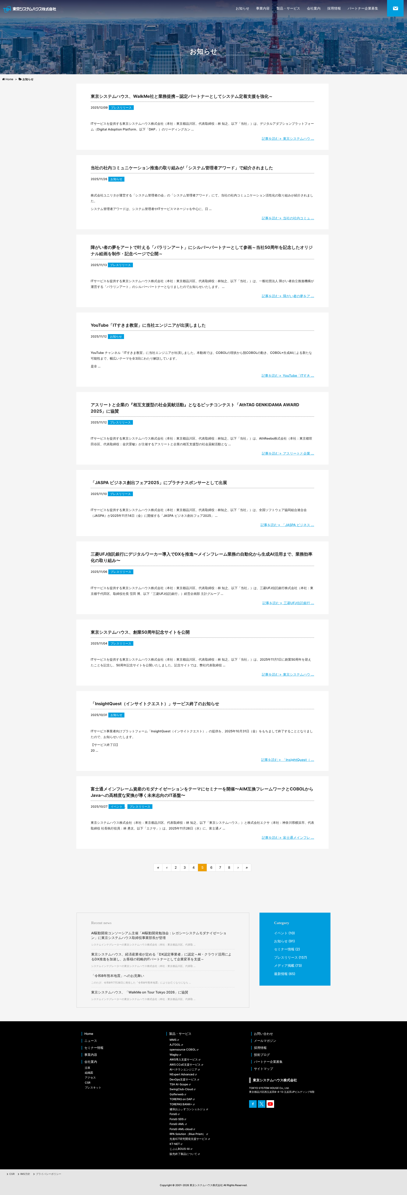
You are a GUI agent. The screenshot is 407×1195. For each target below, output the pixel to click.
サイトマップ (263, 1069)
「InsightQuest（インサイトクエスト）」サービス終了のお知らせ (155, 703)
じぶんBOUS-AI (180, 1148)
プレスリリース (121, 107)
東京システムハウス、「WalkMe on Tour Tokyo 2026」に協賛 (139, 992)
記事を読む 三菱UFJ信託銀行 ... (288, 603)
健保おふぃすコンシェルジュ (187, 1109)
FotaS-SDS (177, 1119)
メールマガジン (265, 1041)
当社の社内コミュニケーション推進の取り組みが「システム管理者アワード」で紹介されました (182, 167)
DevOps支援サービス (183, 1079)
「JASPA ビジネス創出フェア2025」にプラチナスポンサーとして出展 (159, 482)
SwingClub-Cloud (181, 1089)
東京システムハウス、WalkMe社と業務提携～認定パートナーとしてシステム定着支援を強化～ (182, 96)
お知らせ (242, 8)
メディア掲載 (284, 965)
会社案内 (314, 8)
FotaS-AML (177, 1124)
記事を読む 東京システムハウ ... (288, 138)
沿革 (87, 1067)
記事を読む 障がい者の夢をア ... (288, 296)
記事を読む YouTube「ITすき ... (288, 375)
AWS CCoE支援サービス (185, 1064)
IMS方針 (25, 1173)
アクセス (90, 1077)
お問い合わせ (263, 1034)
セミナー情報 (284, 949)
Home (88, 1034)
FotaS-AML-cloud (181, 1129)
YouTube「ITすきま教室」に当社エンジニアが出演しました (148, 325)
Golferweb (177, 1094)
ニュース (90, 1041)
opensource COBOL (183, 1049)
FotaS (173, 1114)
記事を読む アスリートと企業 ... (288, 453)
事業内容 (263, 8)
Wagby (174, 1054)
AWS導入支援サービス (184, 1059)
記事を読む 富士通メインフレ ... (288, 837)
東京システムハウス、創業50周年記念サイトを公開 (140, 632)
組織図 (89, 1072)
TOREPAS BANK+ (181, 1104)
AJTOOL (175, 1044)
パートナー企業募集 (363, 8)
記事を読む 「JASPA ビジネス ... (287, 525)
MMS (173, 1039)
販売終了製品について (183, 1154)
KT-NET (175, 1144)
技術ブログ (262, 1055)
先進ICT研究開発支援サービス (188, 1138)
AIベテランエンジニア (183, 1069)
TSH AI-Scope (179, 1084)
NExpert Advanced (182, 1074)
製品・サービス (288, 8)
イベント (117, 806)
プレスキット (93, 1087)
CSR (87, 1082)
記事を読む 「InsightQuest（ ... (287, 760)
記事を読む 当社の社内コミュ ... (288, 218)
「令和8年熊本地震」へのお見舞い (117, 976)
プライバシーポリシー (48, 1173)
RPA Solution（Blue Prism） (187, 1134)
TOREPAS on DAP (181, 1099)
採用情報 (334, 8)
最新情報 (281, 974)
